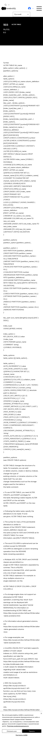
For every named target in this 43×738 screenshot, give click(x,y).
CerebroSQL (11, 8)
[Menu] (39, 8)
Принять (32, 731)
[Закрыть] (40, 714)
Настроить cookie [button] (21, 735)
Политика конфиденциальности (18, 726)
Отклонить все (12, 731)
